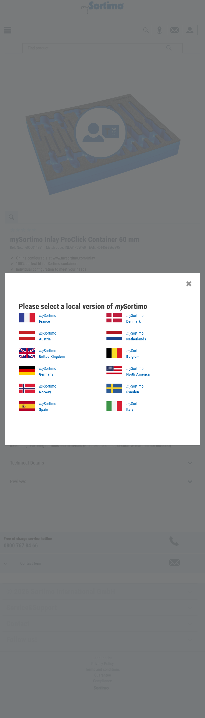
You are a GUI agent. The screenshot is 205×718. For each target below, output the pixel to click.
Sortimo (47, 318)
